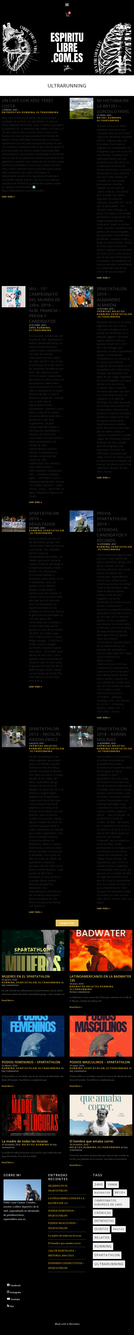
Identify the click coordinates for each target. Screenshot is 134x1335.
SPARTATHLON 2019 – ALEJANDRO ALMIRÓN (112, 297)
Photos (118, 1229)
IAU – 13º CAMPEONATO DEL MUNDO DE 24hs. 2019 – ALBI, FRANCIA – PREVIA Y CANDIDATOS (45, 305)
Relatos (118, 311)
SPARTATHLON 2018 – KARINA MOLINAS (112, 734)
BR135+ (102, 117)
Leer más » (8, 196)
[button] (67, 4)
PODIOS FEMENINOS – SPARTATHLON (31, 1062)
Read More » (8, 1000)
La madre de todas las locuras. (25, 1141)
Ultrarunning (47, 112)
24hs (32, 327)
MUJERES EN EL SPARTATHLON (26, 976)
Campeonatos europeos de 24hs (108, 1202)
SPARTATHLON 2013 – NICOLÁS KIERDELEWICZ (45, 734)
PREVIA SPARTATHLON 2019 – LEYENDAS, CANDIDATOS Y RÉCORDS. (112, 526)
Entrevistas (11, 112)
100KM (112, 1184)
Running (28, 112)
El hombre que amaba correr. (92, 1141)
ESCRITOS (101, 1229)
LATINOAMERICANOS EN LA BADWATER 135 (100, 978)
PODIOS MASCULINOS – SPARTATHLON (100, 1062)
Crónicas (104, 311)
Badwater (77, 986)
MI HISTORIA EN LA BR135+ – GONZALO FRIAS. (113, 106)
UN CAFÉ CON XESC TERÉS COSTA (27, 103)
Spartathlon (121, 314)
